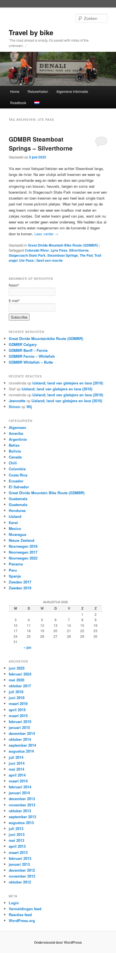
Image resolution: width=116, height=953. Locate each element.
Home (14, 91)
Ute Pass (26, 260)
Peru (13, 570)
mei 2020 (16, 680)
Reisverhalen (38, 91)
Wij (29, 406)
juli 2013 (16, 828)
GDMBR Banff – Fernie (28, 350)
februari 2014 (20, 786)
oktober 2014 (20, 739)
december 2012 (22, 870)
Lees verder (46, 233)
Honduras (17, 510)
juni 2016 (16, 697)
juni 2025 (16, 668)
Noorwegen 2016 (23, 546)
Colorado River (37, 250)
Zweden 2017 (20, 582)
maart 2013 (18, 852)
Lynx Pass (59, 250)
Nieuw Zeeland (21, 540)
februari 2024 (20, 674)
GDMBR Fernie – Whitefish (32, 356)
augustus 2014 (21, 751)
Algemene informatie (72, 91)
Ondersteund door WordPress (58, 942)
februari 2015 (20, 721)
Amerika (16, 433)
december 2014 (22, 733)
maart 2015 (18, 715)
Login (14, 902)
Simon (14, 406)
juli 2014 (16, 757)
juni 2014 (16, 763)
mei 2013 (16, 840)
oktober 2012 (20, 882)
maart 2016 (18, 703)
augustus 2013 (21, 822)
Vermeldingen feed (25, 908)
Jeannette (17, 400)
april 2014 (17, 775)
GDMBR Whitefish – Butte (31, 362)
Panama (16, 564)
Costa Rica (18, 475)
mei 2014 (16, 769)
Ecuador (16, 481)
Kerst (13, 522)
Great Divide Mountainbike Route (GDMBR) (46, 338)
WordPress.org (22, 920)
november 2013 (22, 804)
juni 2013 (16, 834)
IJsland (15, 516)
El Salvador (19, 486)
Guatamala (18, 498)
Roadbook (18, 102)
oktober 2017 (20, 685)
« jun (27, 647)
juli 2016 (16, 691)
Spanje (15, 576)
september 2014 (22, 745)
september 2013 (22, 816)
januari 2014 (19, 792)
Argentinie (18, 439)
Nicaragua (17, 534)
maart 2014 (18, 781)
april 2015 (17, 709)
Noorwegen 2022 (23, 558)
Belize (14, 445)
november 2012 (22, 876)
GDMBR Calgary (23, 344)
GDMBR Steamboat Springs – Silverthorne (41, 143)
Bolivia (15, 451)
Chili (13, 463)
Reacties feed (20, 914)
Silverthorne (79, 250)
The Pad (86, 255)
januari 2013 (19, 864)
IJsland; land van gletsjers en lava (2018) (67, 383)
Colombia (17, 468)
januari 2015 (19, 727)
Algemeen (17, 427)
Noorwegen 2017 (23, 552)
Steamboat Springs (62, 255)
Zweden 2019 (20, 587)
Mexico (15, 528)
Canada (15, 457)
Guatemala (18, 504)
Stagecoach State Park (27, 255)
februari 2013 (20, 858)
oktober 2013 (20, 810)
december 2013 (22, 798)
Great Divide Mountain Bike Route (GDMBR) (63, 245)
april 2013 (17, 846)
